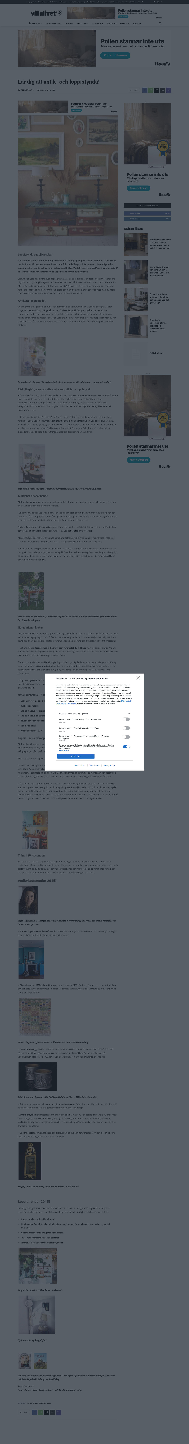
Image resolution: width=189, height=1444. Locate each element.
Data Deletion (79, 765)
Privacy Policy (109, 765)
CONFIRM (76, 756)
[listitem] (94, 713)
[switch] (126, 719)
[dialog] (94, 722)
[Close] (139, 678)
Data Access (94, 765)
